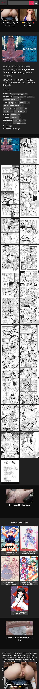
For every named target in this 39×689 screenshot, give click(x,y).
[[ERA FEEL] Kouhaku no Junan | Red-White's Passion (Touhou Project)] (20, 598)
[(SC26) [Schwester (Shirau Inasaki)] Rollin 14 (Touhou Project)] (29, 538)
